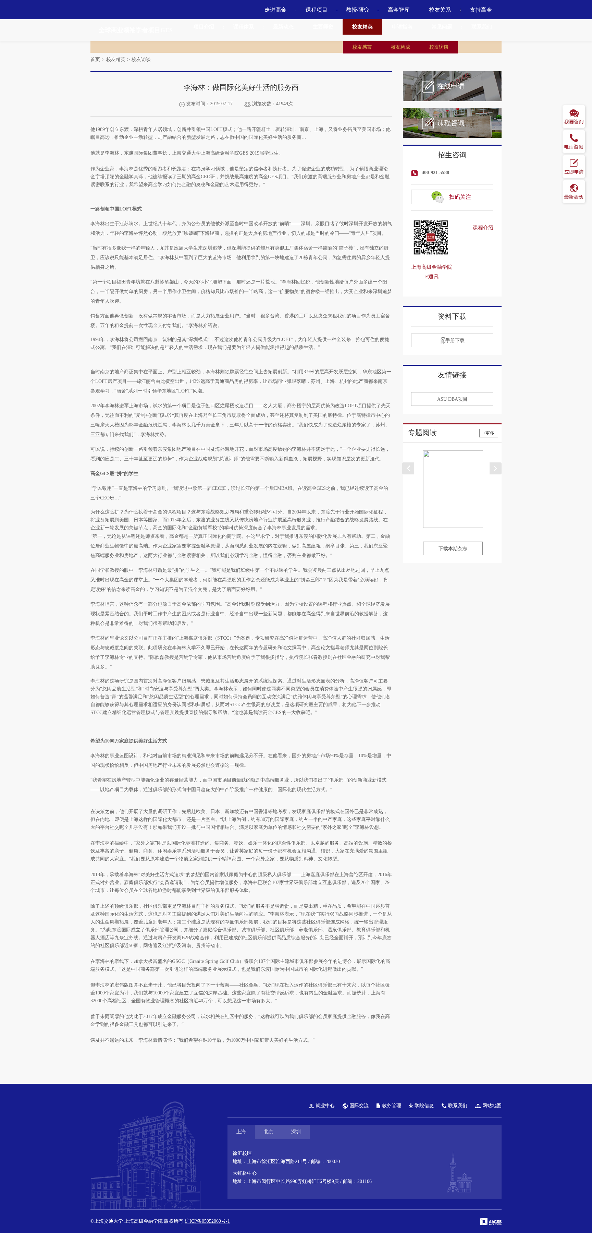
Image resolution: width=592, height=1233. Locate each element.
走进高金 (275, 10)
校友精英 (362, 26)
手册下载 (455, 340)
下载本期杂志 (453, 548)
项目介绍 (204, 26)
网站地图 (492, 1105)
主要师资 (323, 26)
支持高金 (481, 10)
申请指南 (402, 26)
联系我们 (481, 26)
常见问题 (442, 26)
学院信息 (424, 1105)
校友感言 (362, 47)
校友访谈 (438, 47)
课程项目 (317, 10)
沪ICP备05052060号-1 (207, 1221)
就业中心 (325, 1105)
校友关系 (440, 10)
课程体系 (243, 26)
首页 (95, 59)
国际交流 (359, 1105)
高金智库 (399, 10)
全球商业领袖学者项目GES (136, 30)
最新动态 (283, 26)
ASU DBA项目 (452, 399)
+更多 (488, 433)
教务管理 (391, 1105)
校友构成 (400, 47)
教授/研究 (357, 10)
